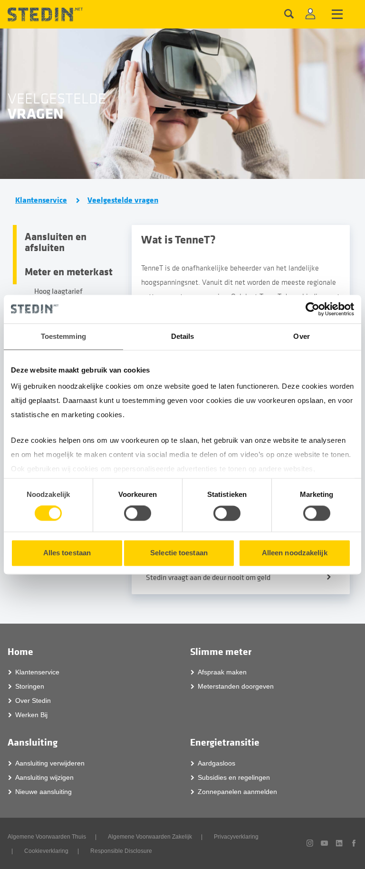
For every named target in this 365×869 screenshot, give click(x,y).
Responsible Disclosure (121, 851)
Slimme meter (220, 651)
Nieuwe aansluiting (43, 791)
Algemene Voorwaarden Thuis (47, 836)
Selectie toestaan (179, 553)
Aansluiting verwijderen (50, 763)
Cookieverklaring (46, 851)
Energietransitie (224, 742)
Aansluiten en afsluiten (55, 242)
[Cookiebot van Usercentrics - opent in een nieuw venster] (312, 309)
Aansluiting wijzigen (44, 777)
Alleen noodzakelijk (294, 553)
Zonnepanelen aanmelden (237, 791)
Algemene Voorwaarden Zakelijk (150, 836)
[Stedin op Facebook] (353, 843)
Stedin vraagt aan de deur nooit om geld (208, 577)
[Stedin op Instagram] (310, 843)
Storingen (29, 686)
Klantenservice (41, 200)
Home (20, 651)
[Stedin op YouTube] (324, 843)
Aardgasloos (216, 763)
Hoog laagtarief (58, 291)
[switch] (137, 513)
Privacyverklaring (236, 836)
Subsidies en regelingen (234, 777)
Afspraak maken (222, 672)
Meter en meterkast (69, 272)
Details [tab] (182, 336)
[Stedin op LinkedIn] (339, 843)
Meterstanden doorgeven (236, 686)
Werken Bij (31, 715)
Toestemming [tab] (63, 336)
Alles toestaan (67, 553)
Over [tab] (301, 336)
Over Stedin (33, 700)
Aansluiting (33, 742)
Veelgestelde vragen (122, 200)
